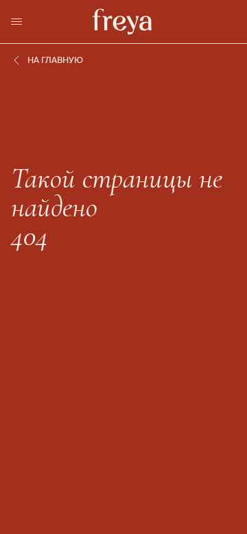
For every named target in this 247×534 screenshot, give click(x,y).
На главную (55, 59)
